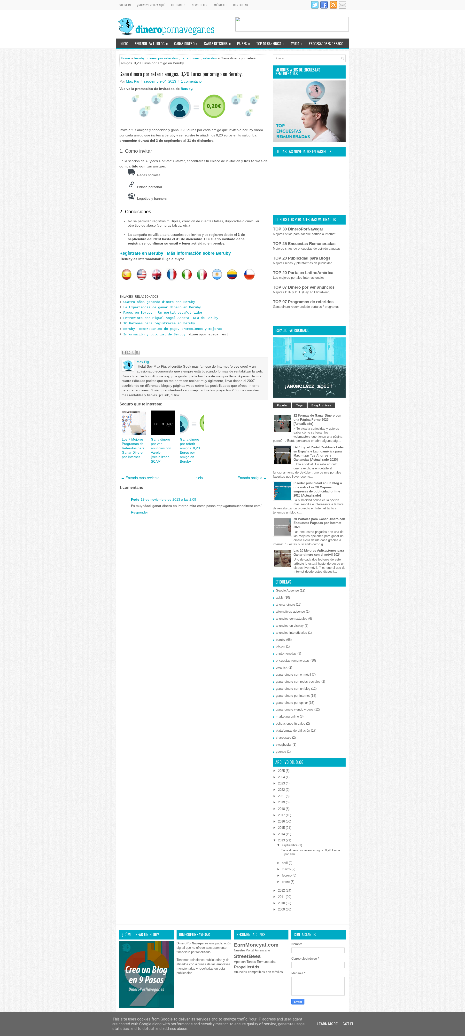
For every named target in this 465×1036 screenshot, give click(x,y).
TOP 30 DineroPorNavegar (298, 229)
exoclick (281, 667)
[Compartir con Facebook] (137, 352)
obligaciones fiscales (290, 723)
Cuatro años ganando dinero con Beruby (159, 302)
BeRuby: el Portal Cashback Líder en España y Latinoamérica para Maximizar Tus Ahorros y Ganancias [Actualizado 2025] (319, 453)
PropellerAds (246, 967)
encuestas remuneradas (293, 660)
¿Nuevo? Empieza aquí (150, 5)
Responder (139, 512)
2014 (282, 834)
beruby (139, 58)
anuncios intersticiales (291, 632)
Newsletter (199, 5)
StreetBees (247, 956)
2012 (282, 890)
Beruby (186, 89)
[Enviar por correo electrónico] (124, 352)
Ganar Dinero (186, 43)
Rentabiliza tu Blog (151, 43)
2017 (282, 815)
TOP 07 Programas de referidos (303, 302)
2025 (282, 771)
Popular (282, 405)
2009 (282, 909)
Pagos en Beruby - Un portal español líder (163, 313)
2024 (282, 777)
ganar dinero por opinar (292, 702)
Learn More (327, 1024)
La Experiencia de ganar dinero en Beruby (162, 307)
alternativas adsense (290, 611)
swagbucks (284, 744)
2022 (282, 789)
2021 (282, 796)
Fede (135, 499)
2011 (282, 897)
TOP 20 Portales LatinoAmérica (303, 272)
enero (286, 882)
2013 (282, 840)
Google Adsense (287, 590)
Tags (299, 405)
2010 (282, 903)
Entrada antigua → (252, 478)
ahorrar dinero (285, 604)
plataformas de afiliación (293, 730)
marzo (287, 869)
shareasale (283, 737)
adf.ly (280, 597)
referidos (210, 58)
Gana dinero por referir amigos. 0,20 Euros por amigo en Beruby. (180, 74)
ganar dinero (190, 58)
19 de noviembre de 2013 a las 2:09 (168, 499)
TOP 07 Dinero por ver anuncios (303, 287)
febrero (287, 875)
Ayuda (296, 43)
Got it (348, 1024)
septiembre (290, 845)
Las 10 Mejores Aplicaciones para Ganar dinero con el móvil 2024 (319, 552)
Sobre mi (125, 5)
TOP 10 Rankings (270, 43)
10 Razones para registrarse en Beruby (159, 323)
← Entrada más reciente (140, 478)
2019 (282, 802)
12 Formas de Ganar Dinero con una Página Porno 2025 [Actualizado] (317, 420)
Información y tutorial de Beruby (154, 334)
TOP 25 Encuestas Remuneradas (304, 243)
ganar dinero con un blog (293, 688)
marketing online (287, 716)
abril (285, 863)
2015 (282, 828)
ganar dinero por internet (293, 695)
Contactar (240, 5)
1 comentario (191, 81)
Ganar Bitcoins (217, 43)
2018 (282, 809)
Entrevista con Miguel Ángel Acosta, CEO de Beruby (170, 318)
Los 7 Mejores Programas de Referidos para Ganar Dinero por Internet (133, 448)
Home (125, 58)
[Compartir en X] (133, 352)
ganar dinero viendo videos (294, 709)
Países (243, 43)
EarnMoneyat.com (256, 945)
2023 (282, 783)
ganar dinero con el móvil (293, 674)
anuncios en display (290, 625)
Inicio (123, 43)
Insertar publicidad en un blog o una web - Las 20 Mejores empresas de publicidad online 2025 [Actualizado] (318, 489)
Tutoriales (178, 5)
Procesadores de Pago (326, 43)
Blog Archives (321, 405)
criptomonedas (286, 653)
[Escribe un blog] (128, 352)
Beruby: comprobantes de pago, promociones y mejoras (172, 329)
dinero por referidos (162, 58)
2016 (282, 821)
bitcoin (280, 646)
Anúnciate (220, 5)
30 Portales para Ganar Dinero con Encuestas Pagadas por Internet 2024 (319, 523)
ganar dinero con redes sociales (298, 681)
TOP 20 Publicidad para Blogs (301, 258)
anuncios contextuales (291, 618)
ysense (281, 751)
